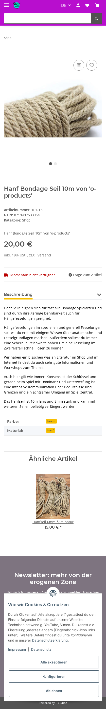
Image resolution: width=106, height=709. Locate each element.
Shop (26, 220)
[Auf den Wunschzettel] (91, 65)
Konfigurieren (54, 676)
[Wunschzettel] (87, 5)
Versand (44, 255)
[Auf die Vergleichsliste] (78, 65)
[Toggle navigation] (6, 3)
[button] (78, 5)
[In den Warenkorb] (8, 53)
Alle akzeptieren (54, 662)
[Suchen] (96, 18)
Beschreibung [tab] (18, 294)
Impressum (17, 649)
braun (51, 421)
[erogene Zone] (17, 5)
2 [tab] (55, 163)
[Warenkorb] (97, 5)
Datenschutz (41, 649)
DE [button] (63, 5)
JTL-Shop (61, 703)
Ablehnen (54, 691)
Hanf (50, 430)
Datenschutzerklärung (50, 640)
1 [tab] (50, 163)
